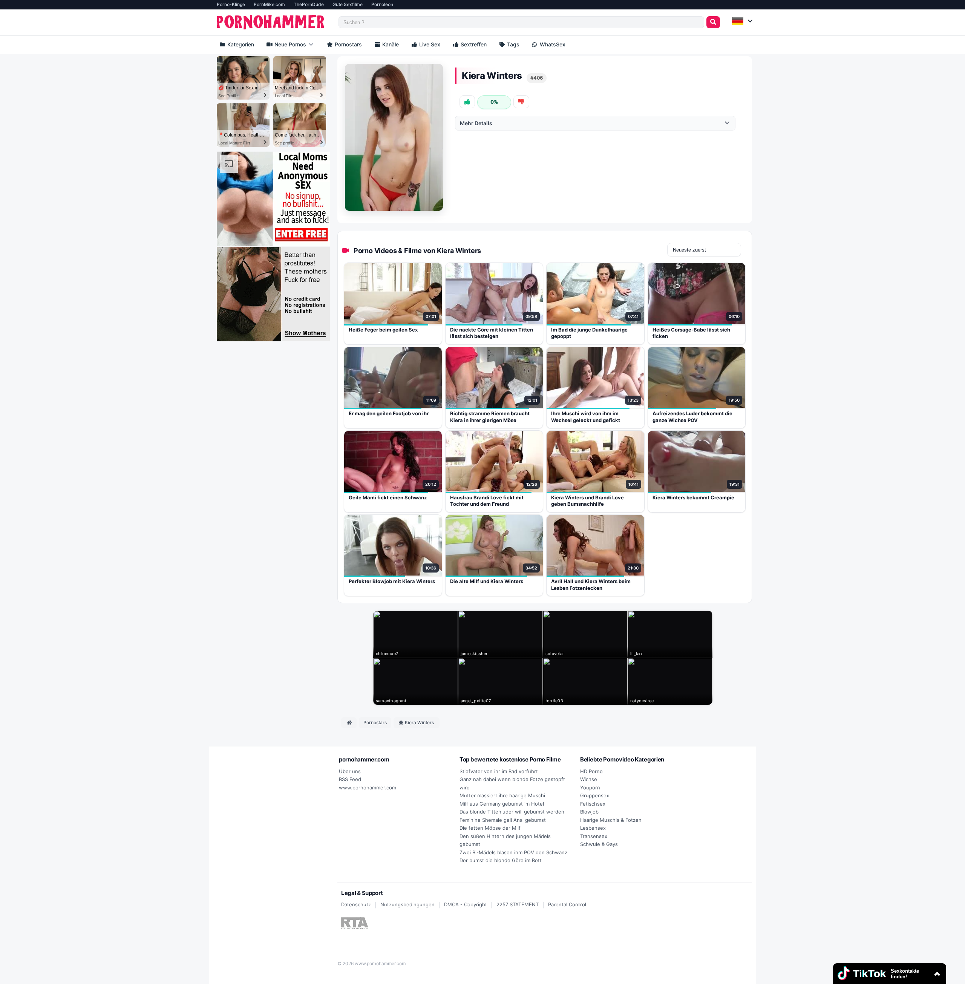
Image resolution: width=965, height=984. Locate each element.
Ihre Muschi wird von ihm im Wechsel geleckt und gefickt (585, 416)
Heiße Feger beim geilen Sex (383, 330)
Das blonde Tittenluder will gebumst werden (512, 812)
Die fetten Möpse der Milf (490, 828)
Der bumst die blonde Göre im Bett (501, 860)
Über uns (350, 771)
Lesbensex (593, 828)
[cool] (467, 101)
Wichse (588, 779)
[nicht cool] (521, 101)
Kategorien (240, 44)
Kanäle (390, 44)
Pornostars (347, 44)
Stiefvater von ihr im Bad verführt (499, 771)
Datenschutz (356, 904)
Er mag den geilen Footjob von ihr (389, 413)
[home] (349, 722)
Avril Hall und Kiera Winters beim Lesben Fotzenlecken (591, 584)
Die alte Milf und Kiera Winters (486, 581)
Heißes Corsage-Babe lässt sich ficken (691, 333)
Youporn (590, 787)
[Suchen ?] (713, 22)
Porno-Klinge (231, 4)
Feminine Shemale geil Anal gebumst (503, 820)
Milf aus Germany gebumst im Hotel (502, 804)
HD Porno (591, 771)
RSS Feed (350, 779)
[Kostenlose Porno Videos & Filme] (271, 22)
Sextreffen (473, 44)
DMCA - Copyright (465, 904)
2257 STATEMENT (517, 904)
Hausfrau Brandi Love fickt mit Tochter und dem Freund (487, 500)
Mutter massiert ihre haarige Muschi (502, 795)
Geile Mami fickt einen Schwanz (388, 497)
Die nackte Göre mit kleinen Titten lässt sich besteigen (491, 333)
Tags (512, 44)
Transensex (593, 836)
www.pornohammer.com (367, 787)
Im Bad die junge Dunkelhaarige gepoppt (589, 333)
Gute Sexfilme (347, 4)
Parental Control (567, 904)
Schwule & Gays (599, 844)
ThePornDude (309, 4)
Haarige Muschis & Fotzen (611, 820)
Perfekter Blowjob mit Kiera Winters (392, 581)
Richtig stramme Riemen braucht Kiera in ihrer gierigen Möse (490, 416)
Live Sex (429, 44)
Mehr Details (476, 123)
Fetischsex (592, 804)
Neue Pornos (289, 44)
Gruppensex (594, 795)
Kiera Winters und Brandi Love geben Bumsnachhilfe (587, 500)
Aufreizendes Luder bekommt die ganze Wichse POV (692, 416)
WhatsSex (551, 44)
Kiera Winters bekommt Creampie (693, 497)
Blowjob (589, 812)
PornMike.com (269, 4)
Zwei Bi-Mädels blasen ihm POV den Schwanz (513, 852)
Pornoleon (382, 4)
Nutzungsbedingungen (407, 904)
